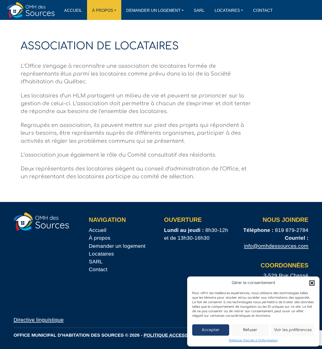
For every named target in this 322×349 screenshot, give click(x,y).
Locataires (227, 10)
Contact (263, 10)
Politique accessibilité (174, 335)
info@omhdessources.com (276, 246)
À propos (102, 10)
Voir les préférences (293, 330)
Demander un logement (153, 10)
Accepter (211, 330)
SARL (199, 10)
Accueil (73, 10)
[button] (311, 283)
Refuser (250, 330)
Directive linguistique (39, 320)
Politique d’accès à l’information (253, 340)
